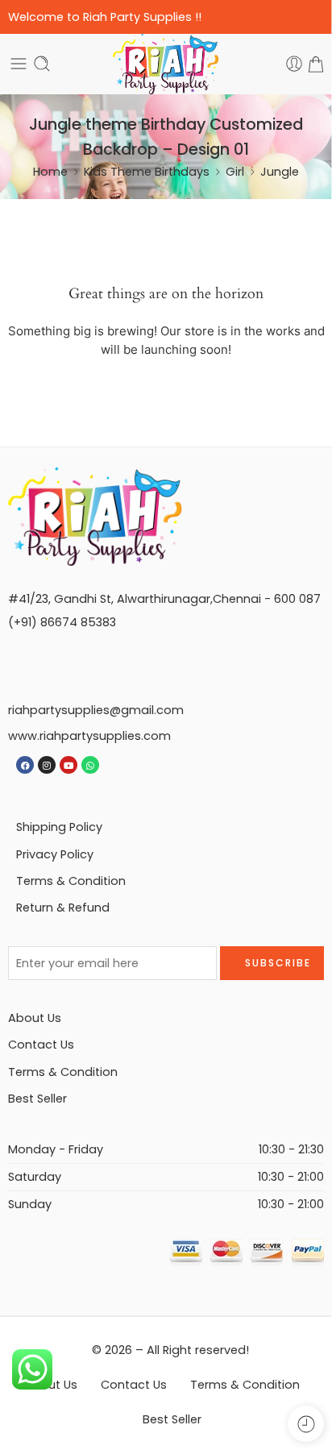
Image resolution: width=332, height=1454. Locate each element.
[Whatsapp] (90, 765)
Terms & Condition (71, 881)
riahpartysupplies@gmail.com (96, 710)
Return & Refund (63, 907)
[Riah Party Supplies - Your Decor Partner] (166, 64)
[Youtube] (68, 765)
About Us (34, 1018)
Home (50, 172)
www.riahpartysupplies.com (89, 736)
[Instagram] (47, 765)
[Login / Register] (294, 63)
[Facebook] (25, 765)
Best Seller (37, 1098)
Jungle (279, 172)
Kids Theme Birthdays (147, 172)
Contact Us (41, 1044)
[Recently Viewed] (306, 1424)
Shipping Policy (59, 827)
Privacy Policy (54, 854)
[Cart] (316, 63)
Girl (235, 172)
